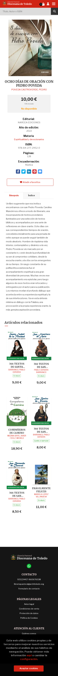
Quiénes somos (29, 633)
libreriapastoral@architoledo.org (29, 584)
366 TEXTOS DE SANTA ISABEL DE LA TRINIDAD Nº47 (16, 365)
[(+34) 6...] (29, 566)
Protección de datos (29, 613)
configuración (28, 659)
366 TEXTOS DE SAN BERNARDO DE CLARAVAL (17, 494)
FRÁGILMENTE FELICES (41, 490)
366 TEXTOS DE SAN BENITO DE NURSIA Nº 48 (41, 430)
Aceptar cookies (28, 668)
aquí (29, 655)
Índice (31, 195)
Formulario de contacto (29, 588)
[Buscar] (54, 11)
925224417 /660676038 (29, 579)
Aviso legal (29, 604)
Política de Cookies (29, 618)
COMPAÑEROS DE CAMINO (16, 431)
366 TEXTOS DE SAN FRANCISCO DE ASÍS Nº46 (41, 365)
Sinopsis (14, 195)
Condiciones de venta (29, 608)
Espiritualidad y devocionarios (29, 139)
